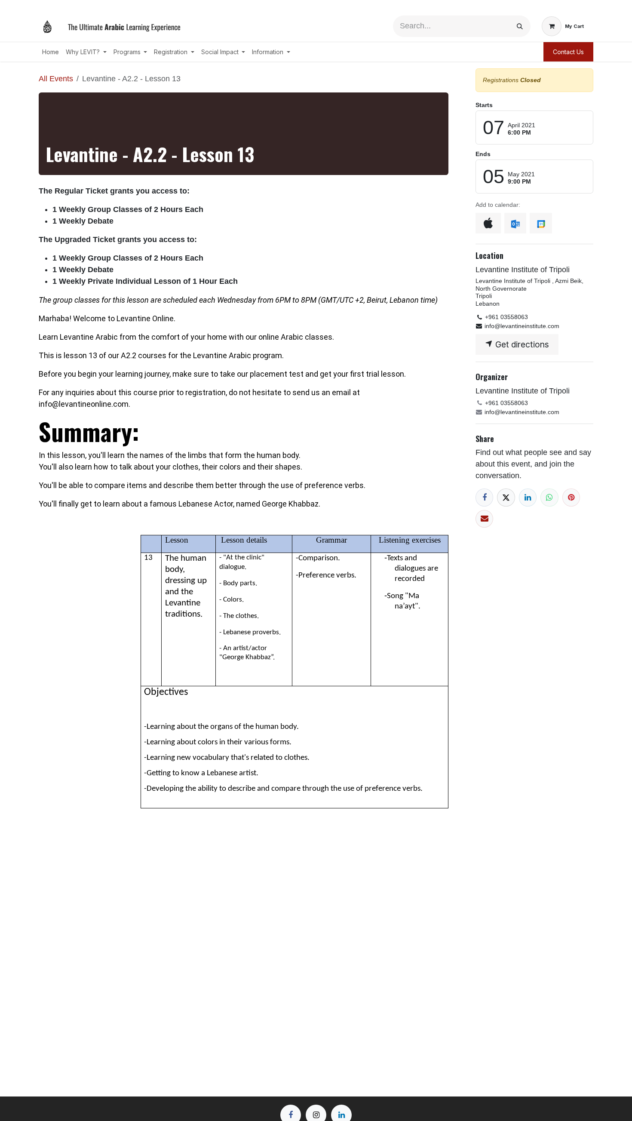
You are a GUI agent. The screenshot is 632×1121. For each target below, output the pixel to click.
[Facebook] (484, 497)
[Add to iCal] (488, 223)
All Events (56, 78)
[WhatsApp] (549, 497)
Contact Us (568, 51)
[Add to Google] (541, 223)
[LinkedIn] (528, 497)
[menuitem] (50, 52)
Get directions (521, 344)
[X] (506, 497)
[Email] (484, 519)
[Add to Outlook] (515, 223)
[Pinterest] (571, 497)
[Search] (520, 26)
